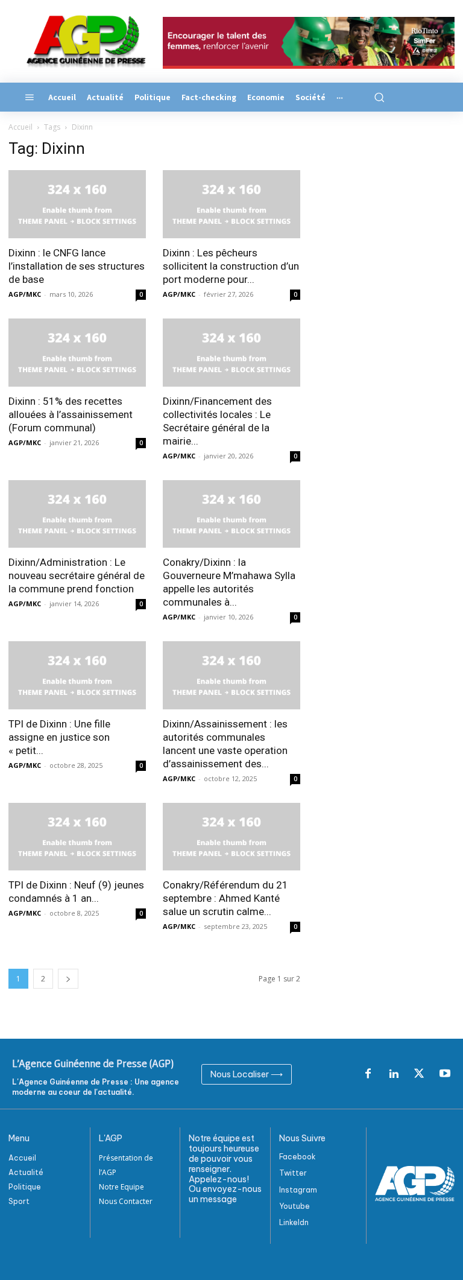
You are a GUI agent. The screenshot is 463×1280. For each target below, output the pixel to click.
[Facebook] (367, 1074)
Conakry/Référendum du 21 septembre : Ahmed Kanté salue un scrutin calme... (225, 898)
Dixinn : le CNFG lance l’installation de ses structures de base (76, 266)
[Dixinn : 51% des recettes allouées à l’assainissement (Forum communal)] (77, 352)
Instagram (298, 1189)
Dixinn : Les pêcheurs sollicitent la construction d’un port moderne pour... (231, 266)
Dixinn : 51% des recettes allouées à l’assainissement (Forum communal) (70, 414)
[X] (419, 1074)
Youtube (294, 1206)
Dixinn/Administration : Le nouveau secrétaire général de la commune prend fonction (76, 575)
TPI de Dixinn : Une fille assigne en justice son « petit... (59, 737)
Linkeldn (294, 1222)
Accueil (20, 127)
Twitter (293, 1172)
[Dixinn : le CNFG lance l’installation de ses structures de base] (77, 204)
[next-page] (68, 979)
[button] (378, 97)
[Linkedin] (393, 1074)
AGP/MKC (24, 294)
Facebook (297, 1156)
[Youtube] (445, 1074)
